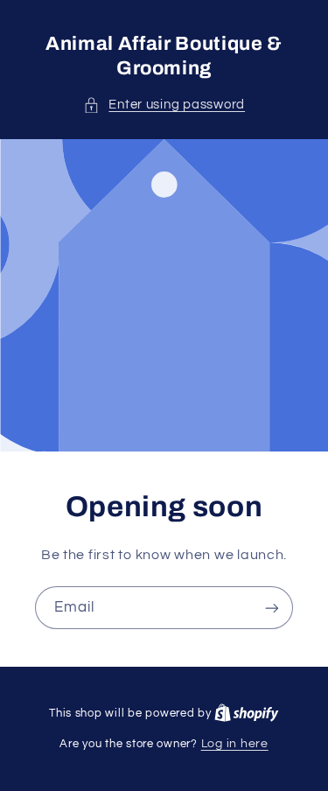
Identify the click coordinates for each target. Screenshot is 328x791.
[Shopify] (246, 713)
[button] (164, 105)
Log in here (235, 744)
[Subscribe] (272, 607)
